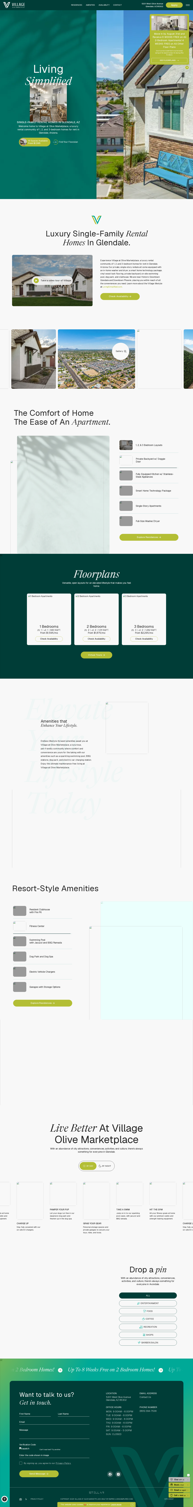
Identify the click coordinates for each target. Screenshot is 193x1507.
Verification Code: (27, 1444)
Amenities (90, 5)
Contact (117, 5)
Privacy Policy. (63, 1463)
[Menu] (188, 5)
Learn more (116, 1504)
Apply (174, 5)
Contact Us (145, 1397)
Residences (76, 5)
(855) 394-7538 (148, 1410)
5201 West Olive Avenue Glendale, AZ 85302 (118, 1398)
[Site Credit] (169, 1499)
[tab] (88, 1166)
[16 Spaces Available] (48, 142)
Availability (104, 5)
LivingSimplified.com (112, 286)
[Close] (187, 67)
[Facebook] (110, 1474)
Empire (111, 1499)
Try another (56, 1450)
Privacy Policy (37, 1499)
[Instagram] (118, 1474)
